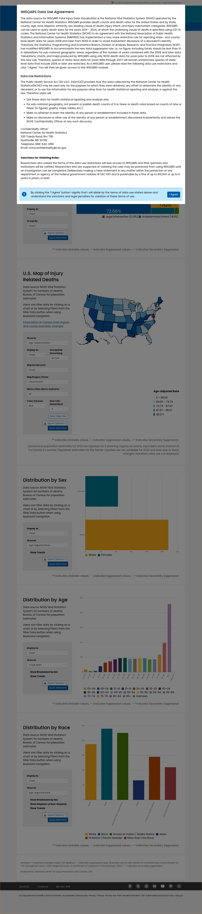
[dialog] (101, 95)
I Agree (173, 194)
